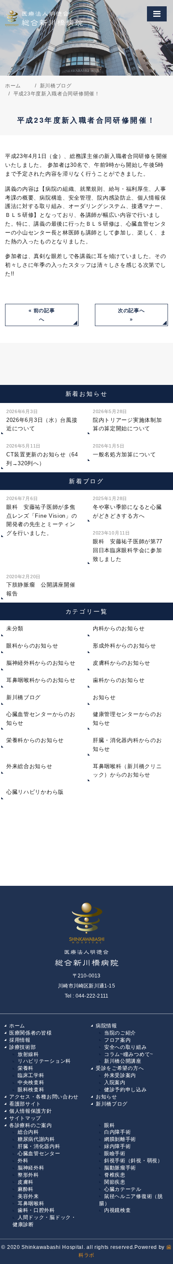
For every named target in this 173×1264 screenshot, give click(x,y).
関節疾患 (115, 1182)
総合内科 (28, 1132)
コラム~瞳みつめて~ (128, 1054)
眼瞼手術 (115, 1153)
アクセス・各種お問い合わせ (44, 1097)
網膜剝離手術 (120, 1139)
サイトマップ (25, 1118)
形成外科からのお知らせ (124, 646)
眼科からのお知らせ (32, 646)
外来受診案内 (120, 1075)
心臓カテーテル (123, 1189)
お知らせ (104, 697)
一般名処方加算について (124, 450)
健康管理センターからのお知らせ (127, 718)
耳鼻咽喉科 (31, 1203)
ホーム (17, 1026)
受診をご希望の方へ (120, 1068)
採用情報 (20, 1040)
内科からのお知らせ (118, 628)
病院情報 (106, 1026)
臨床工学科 (31, 1075)
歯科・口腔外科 (36, 1210)
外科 (23, 1161)
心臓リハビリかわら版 (35, 792)
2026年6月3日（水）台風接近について (42, 420)
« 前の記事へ (42, 315)
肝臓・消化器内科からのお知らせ (127, 744)
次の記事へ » (131, 315)
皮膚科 (26, 1182)
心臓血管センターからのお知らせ (40, 718)
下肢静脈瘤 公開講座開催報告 (40, 585)
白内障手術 (117, 1132)
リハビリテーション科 (44, 1061)
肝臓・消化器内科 (39, 1146)
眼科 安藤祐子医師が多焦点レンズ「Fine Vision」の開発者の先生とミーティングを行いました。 (41, 516)
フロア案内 (117, 1040)
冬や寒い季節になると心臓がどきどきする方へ (127, 507)
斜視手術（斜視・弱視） (133, 1161)
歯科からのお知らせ (118, 680)
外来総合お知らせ (29, 766)
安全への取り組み (125, 1047)
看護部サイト (25, 1104)
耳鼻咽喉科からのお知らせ (40, 680)
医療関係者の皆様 (30, 1033)
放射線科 (28, 1054)
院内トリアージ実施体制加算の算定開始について (127, 420)
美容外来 (28, 1196)
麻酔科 (26, 1189)
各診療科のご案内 (30, 1125)
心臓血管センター (39, 1153)
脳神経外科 (31, 1168)
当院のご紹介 (120, 1033)
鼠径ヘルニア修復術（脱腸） (131, 1199)
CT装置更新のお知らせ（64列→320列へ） (42, 454)
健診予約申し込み (125, 1090)
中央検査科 (31, 1082)
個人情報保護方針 (30, 1111)
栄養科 (26, 1068)
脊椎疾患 (115, 1175)
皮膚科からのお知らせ (121, 663)
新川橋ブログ (23, 697)
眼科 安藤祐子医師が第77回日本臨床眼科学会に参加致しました (128, 546)
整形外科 (28, 1175)
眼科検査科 (31, 1090)
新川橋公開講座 (123, 1061)
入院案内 (115, 1082)
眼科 (109, 1125)
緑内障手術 (117, 1146)
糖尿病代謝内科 (36, 1139)
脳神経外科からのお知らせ (40, 663)
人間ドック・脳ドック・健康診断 (44, 1220)
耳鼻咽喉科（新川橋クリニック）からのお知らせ (127, 770)
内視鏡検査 (117, 1210)
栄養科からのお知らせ (35, 740)
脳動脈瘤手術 (120, 1168)
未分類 (15, 628)
